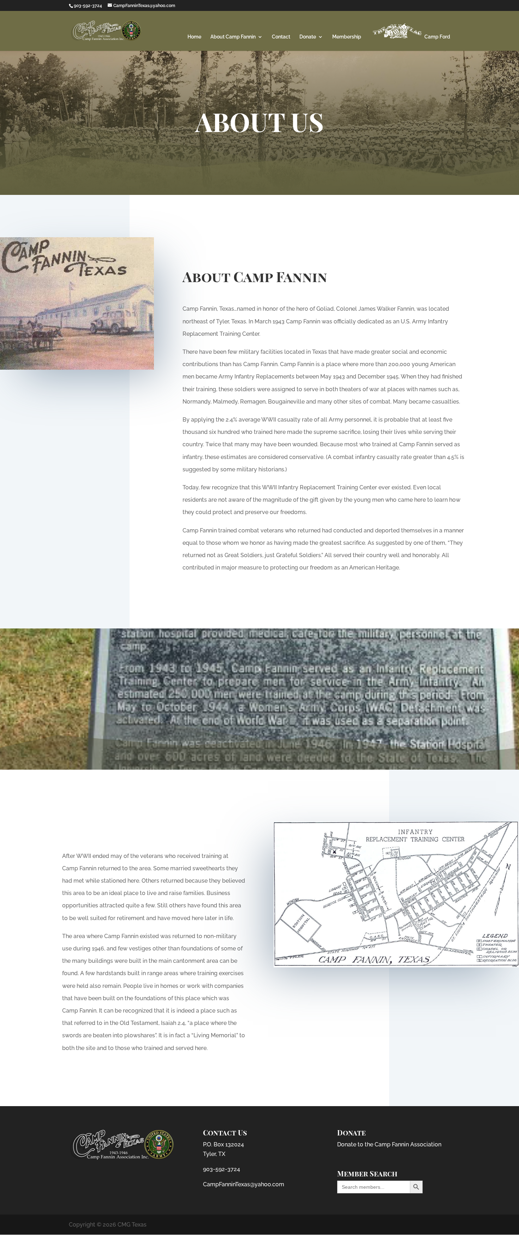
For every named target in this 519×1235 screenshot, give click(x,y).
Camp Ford (436, 37)
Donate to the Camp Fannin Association (389, 1144)
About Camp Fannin (233, 37)
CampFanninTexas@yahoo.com (243, 1184)
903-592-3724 (221, 1169)
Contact (281, 37)
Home (194, 37)
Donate (307, 37)
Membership (346, 37)
